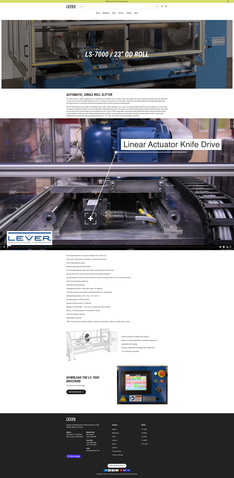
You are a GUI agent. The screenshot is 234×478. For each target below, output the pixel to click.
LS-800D (144, 440)
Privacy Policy (116, 451)
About (98, 13)
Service (121, 13)
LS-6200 (144, 433)
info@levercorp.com (92, 450)
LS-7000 (144, 437)
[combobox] (115, 6)
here (83, 385)
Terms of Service (117, 455)
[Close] (228, 1)
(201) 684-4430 (91, 437)
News (136, 13)
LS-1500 (144, 429)
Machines (106, 13)
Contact (128, 13)
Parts (114, 13)
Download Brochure (75, 392)
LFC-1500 (144, 444)
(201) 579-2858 (91, 445)
